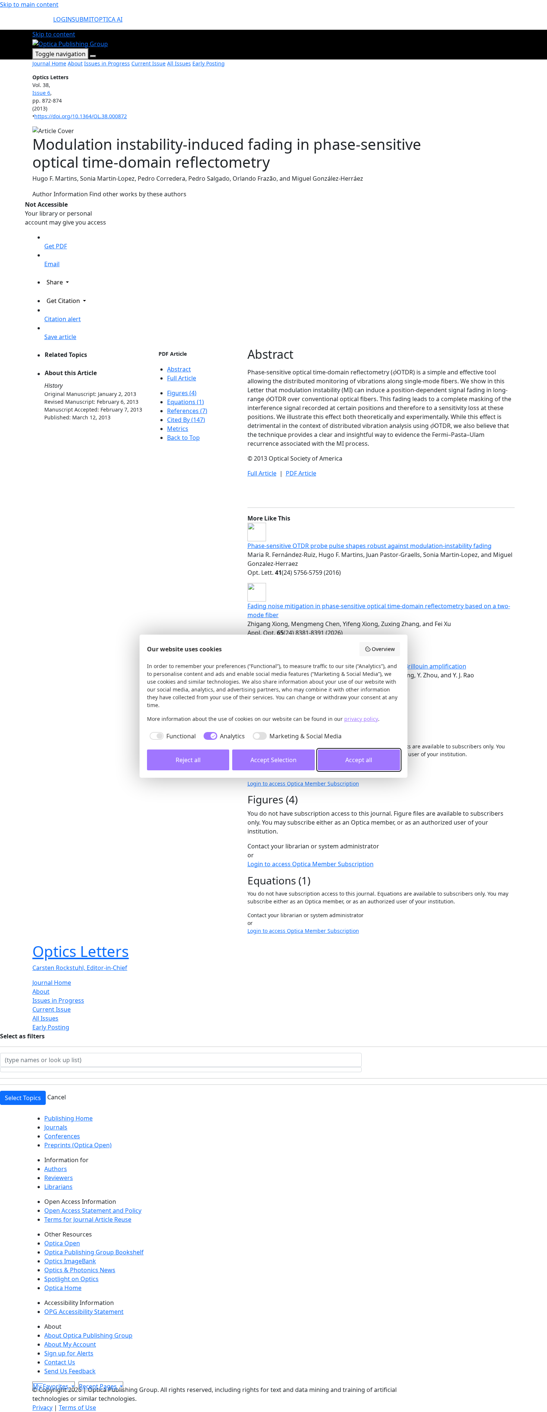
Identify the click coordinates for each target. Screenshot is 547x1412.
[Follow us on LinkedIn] (39, 1381)
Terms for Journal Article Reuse (87, 1219)
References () (187, 411)
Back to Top (183, 437)
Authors (55, 1169)
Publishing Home (68, 1118)
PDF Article (173, 353)
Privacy (42, 1407)
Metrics (177, 429)
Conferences (62, 1136)
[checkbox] (171, 736)
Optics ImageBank (70, 1261)
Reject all (188, 760)
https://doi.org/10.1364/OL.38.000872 (80, 116)
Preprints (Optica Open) (78, 1145)
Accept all (358, 760)
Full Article (181, 378)
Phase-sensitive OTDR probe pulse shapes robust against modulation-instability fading (369, 546)
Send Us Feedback (70, 1371)
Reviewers (58, 1178)
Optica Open (62, 1243)
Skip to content (53, 34)
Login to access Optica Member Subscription (303, 783)
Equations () (185, 402)
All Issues (179, 63)
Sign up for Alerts (68, 1353)
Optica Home (62, 1288)
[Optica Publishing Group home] (70, 43)
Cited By (186, 420)
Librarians (58, 1187)
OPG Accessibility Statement (84, 1312)
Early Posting (208, 63)
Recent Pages (98, 1386)
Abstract (179, 369)
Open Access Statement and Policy (92, 1210)
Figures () (181, 393)
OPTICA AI (108, 19)
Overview (383, 648)
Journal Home (49, 63)
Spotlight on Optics (71, 1279)
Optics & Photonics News (79, 1270)
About (75, 63)
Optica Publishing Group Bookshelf (94, 1252)
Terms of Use (77, 1407)
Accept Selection (273, 760)
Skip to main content (29, 4)
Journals (55, 1127)
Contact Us (59, 1362)
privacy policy (361, 718)
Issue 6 (41, 92)
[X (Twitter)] (33, 1381)
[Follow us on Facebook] (36, 1381)
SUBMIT (83, 19)
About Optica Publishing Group (88, 1335)
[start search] (42, 22)
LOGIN (62, 19)
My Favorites (51, 1386)
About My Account (70, 1344)
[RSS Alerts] (42, 1381)
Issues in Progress (107, 63)
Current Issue (148, 63)
